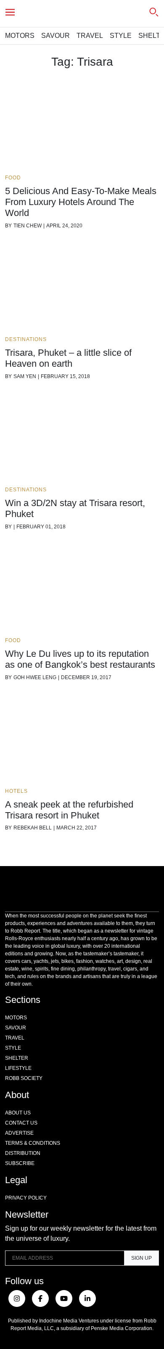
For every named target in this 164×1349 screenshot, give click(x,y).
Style (121, 35)
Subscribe (19, 1163)
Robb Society (23, 1078)
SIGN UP (141, 1258)
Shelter (16, 1058)
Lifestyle (18, 1068)
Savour (55, 35)
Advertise (19, 1133)
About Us (18, 1113)
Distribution (22, 1153)
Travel (90, 35)
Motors (19, 35)
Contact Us (21, 1123)
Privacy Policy (26, 1198)
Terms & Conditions (32, 1143)
